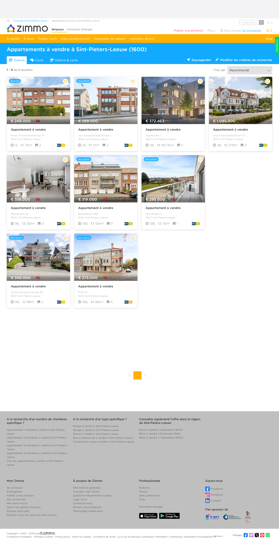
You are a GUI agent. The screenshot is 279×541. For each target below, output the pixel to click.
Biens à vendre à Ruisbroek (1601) (159, 433)
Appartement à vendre (28, 129)
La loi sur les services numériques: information (142, 536)
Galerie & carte (66, 60)
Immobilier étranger (80, 29)
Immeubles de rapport (109, 38)
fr (269, 22)
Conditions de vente (104, 536)
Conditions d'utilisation (19, 536)
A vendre (13, 38)
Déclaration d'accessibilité (198, 536)
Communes (176, 536)
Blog (269, 38)
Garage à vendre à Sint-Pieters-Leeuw (96, 429)
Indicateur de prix (142, 38)
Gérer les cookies (82, 536)
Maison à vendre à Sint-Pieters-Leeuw (96, 426)
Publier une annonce (188, 30)
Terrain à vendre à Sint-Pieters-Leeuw (95, 433)
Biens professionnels (75, 38)
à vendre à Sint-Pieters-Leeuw (30, 20)
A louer (29, 38)
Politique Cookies (44, 536)
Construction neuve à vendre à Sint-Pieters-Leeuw (103, 441)
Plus (211, 30)
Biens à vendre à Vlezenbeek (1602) (161, 437)
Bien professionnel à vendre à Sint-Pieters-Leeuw (103, 437)
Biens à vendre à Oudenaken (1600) (161, 429)
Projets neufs (47, 38)
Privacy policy (63, 536)
